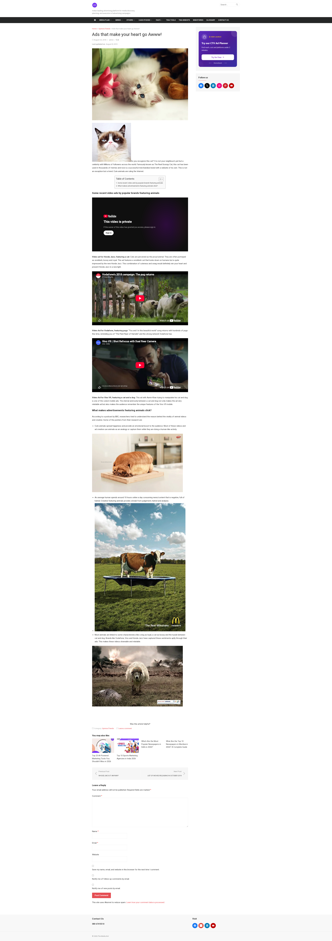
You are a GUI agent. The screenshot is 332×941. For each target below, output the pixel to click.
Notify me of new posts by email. (106, 888)
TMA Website (184, 20)
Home (94, 29)
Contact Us (223, 20)
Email (95, 843)
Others (129, 20)
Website (95, 854)
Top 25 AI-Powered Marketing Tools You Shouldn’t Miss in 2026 (101, 758)
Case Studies (144, 20)
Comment (97, 796)
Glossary (210, 20)
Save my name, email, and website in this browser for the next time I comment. (125, 869)
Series (118, 20)
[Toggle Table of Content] (160, 179)
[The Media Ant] (95, 20)
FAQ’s (158, 20)
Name (95, 831)
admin (111, 40)
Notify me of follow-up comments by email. (110, 879)
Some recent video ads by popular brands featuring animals (140, 183)
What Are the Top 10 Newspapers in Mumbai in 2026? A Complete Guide (177, 744)
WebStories (198, 20)
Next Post (165, 773)
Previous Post (109, 773)
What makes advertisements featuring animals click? (138, 186)
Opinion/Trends (104, 29)
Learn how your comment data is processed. (145, 902)
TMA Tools (171, 20)
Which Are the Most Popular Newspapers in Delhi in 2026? (151, 744)
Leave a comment (125, 728)
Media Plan (104, 20)
